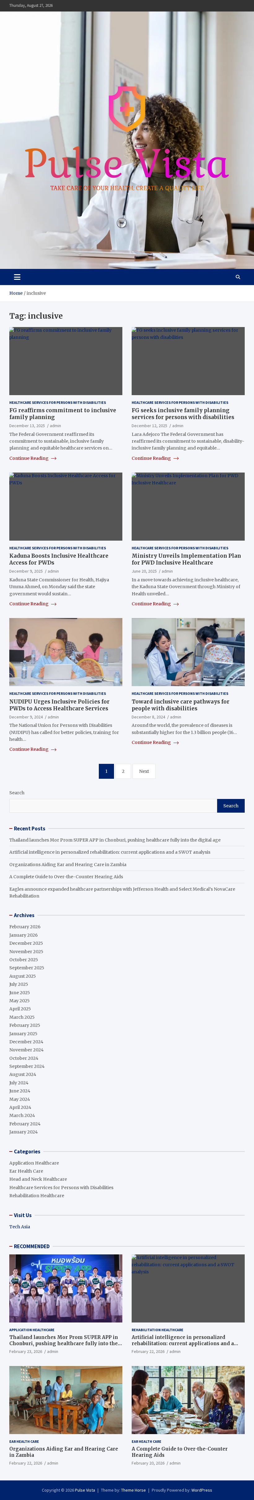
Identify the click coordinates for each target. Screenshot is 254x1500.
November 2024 (26, 1050)
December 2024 (26, 1042)
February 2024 (25, 1124)
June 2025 (19, 992)
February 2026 (25, 927)
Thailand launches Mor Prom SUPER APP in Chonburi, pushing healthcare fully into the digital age (115, 840)
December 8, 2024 (148, 717)
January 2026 (23, 935)
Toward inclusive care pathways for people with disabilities (181, 705)
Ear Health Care (26, 1171)
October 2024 (23, 1058)
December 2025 (26, 943)
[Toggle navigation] (17, 277)
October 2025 (23, 959)
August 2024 (22, 1074)
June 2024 (19, 1091)
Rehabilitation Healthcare (36, 1195)
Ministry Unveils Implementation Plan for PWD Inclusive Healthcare (186, 559)
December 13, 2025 (27, 425)
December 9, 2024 (26, 717)
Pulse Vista (85, 1490)
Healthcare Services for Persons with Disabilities (57, 402)
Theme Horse (133, 1490)
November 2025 (26, 951)
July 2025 (18, 984)
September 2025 (26, 968)
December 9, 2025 (26, 571)
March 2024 (22, 1115)
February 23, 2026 (25, 1351)
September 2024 (27, 1066)
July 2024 (18, 1083)
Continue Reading (29, 458)
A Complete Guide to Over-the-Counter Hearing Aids (66, 876)
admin (55, 425)
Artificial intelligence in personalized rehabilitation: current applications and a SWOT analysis (109, 852)
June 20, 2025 (144, 571)
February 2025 (24, 1025)
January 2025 (23, 1033)
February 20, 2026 (148, 1463)
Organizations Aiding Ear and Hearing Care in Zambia (67, 864)
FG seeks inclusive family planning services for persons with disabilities (183, 414)
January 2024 (23, 1132)
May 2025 (19, 1001)
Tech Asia (19, 1227)
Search (16, 793)
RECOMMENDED (32, 1246)
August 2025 (22, 976)
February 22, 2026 (148, 1351)
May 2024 (19, 1099)
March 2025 (22, 1017)
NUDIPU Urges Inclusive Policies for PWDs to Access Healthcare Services (59, 705)
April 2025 (20, 1009)
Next (144, 771)
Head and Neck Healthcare (38, 1179)
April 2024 (20, 1107)
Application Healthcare (34, 1163)
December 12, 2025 (149, 425)
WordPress (201, 1490)
